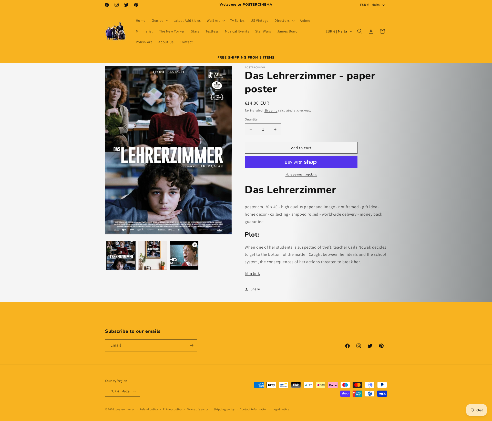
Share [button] (255, 289)
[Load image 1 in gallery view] (120, 255)
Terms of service (198, 409)
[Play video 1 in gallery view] (184, 255)
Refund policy (149, 409)
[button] (159, 20)
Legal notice (281, 409)
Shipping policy (224, 409)
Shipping (271, 110)
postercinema (125, 409)
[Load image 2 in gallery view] (152, 255)
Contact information (254, 409)
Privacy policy (172, 409)
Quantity (251, 119)
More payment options (301, 174)
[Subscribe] (191, 345)
